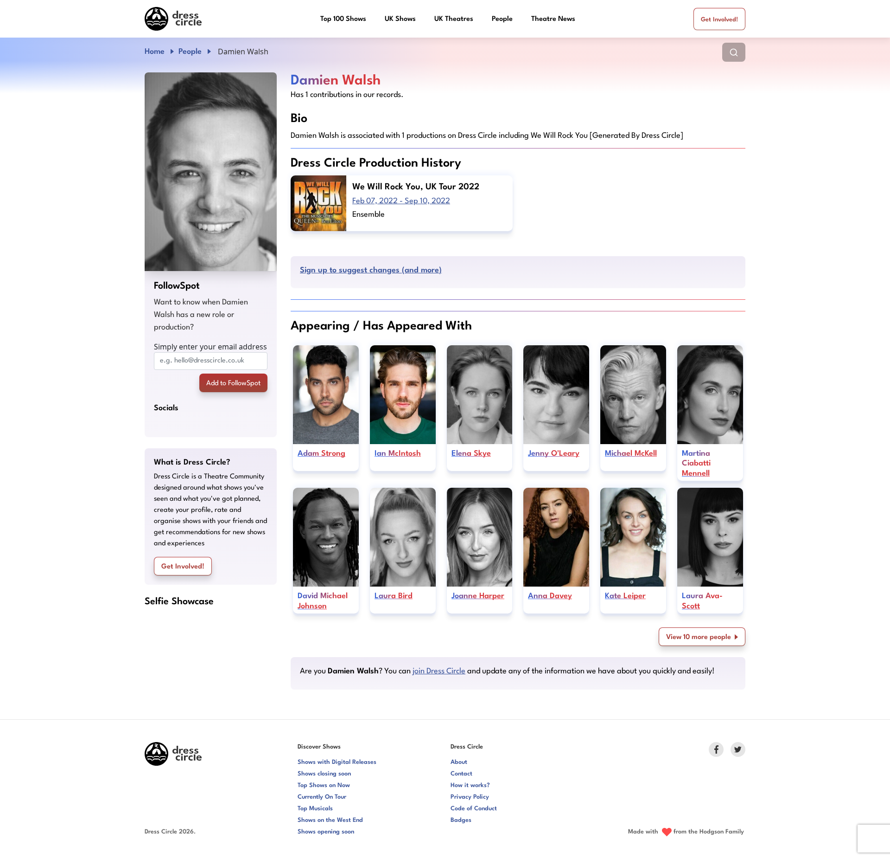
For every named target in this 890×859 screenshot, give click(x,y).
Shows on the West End (330, 820)
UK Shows (400, 19)
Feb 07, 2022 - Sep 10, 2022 (401, 201)
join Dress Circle (439, 671)
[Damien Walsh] (211, 171)
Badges (461, 820)
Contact (461, 774)
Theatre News (553, 19)
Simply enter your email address (210, 347)
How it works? (470, 785)
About (459, 762)
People (502, 19)
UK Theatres (453, 19)
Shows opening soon (326, 832)
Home (155, 52)
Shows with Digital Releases (337, 762)
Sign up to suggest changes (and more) (371, 270)
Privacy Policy (470, 797)
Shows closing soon (324, 774)
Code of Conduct (474, 809)
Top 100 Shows (343, 19)
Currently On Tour (322, 797)
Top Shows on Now (324, 785)
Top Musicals (315, 809)
